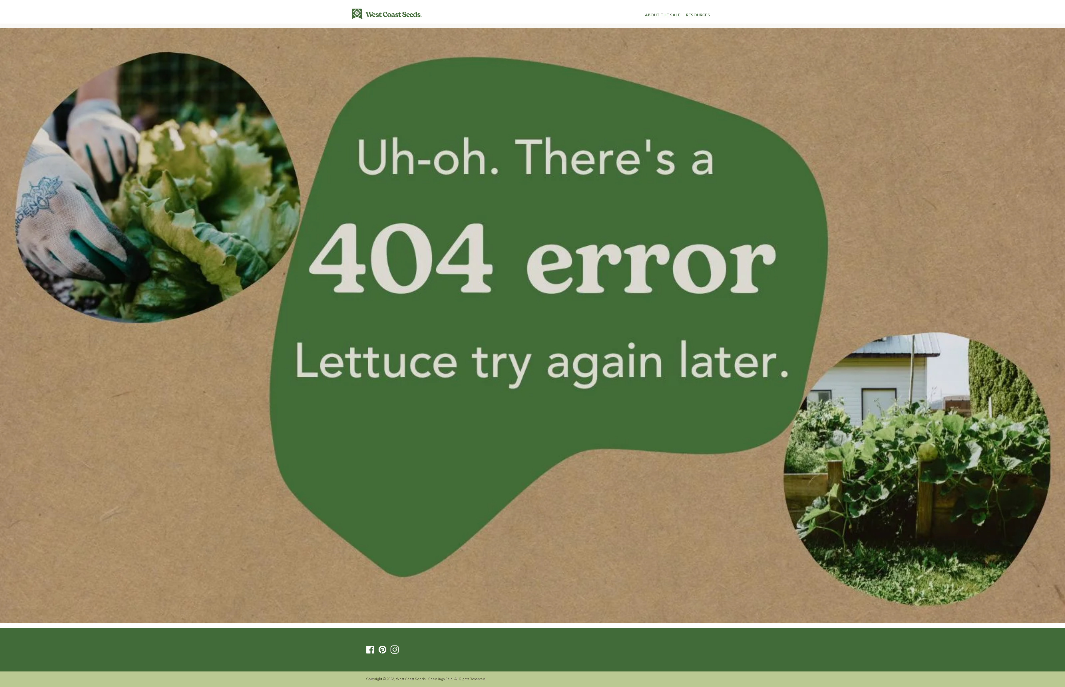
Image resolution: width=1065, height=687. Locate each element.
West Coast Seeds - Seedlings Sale (424, 679)
